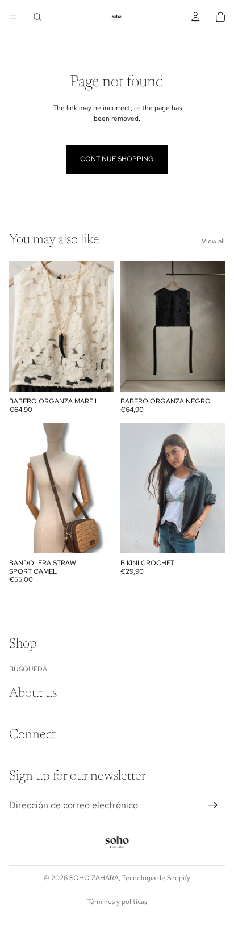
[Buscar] (37, 17)
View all (213, 241)
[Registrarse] (213, 805)
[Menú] (13, 17)
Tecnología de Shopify (156, 877)
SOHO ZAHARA (94, 877)
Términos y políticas (117, 901)
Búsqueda (28, 669)
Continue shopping (117, 158)
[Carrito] (220, 17)
